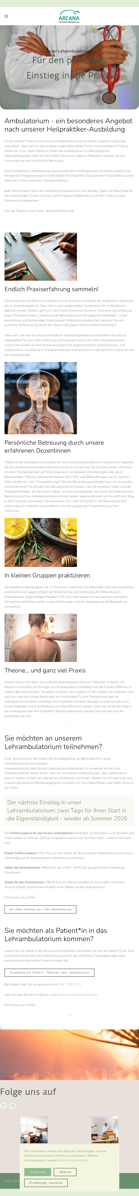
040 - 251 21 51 (70, 984)
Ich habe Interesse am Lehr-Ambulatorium (40, 909)
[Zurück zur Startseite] (69, 16)
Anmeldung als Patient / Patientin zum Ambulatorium (49, 973)
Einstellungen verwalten (46, 1183)
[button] (6, 16)
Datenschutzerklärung (73, 1160)
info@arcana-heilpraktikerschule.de (73, 995)
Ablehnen (65, 1172)
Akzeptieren (37, 1172)
